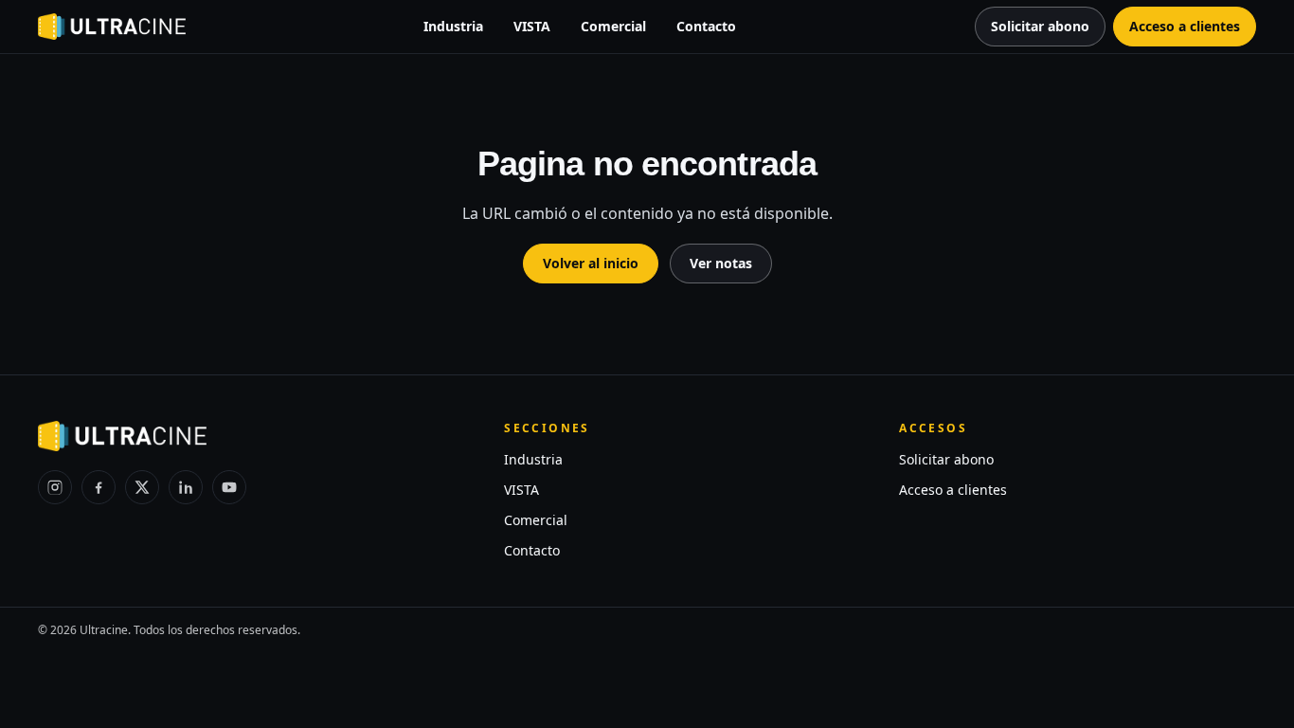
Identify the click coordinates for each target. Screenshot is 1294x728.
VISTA (531, 26)
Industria (453, 26)
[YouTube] (229, 487)
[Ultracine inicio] (112, 26)
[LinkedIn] (186, 487)
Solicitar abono (946, 459)
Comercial (613, 26)
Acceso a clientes (953, 490)
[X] (142, 487)
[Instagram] (55, 487)
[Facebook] (98, 487)
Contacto (706, 26)
